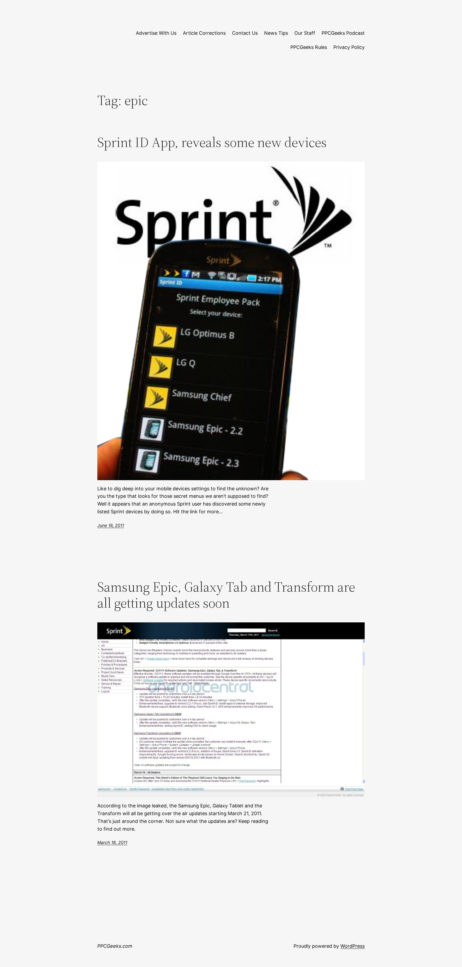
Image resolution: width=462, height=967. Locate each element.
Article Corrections (204, 33)
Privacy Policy (349, 47)
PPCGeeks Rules (308, 47)
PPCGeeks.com (114, 946)
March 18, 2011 (112, 842)
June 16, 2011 (110, 525)
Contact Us (245, 33)
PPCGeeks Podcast (343, 33)
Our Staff (304, 33)
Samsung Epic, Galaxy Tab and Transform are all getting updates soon (226, 595)
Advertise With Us (156, 33)
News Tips (276, 33)
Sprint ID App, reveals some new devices (212, 142)
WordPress (352, 946)
